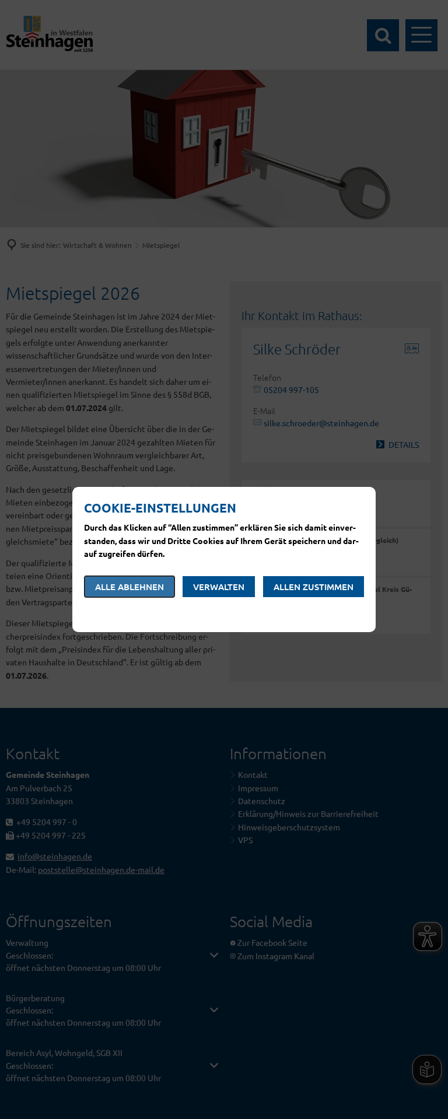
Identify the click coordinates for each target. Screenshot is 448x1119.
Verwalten (218, 586)
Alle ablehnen (129, 586)
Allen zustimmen (314, 586)
